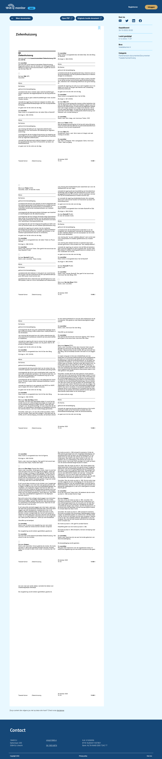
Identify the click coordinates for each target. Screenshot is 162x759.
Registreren (133, 7)
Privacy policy (83, 756)
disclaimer (60, 710)
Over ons (149, 756)
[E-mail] (122, 21)
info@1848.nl (51, 740)
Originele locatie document (89, 18)
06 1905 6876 (51, 745)
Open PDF (66, 18)
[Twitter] (128, 21)
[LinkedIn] (135, 21)
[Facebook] (142, 21)
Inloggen (151, 7)
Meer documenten (23, 18)
